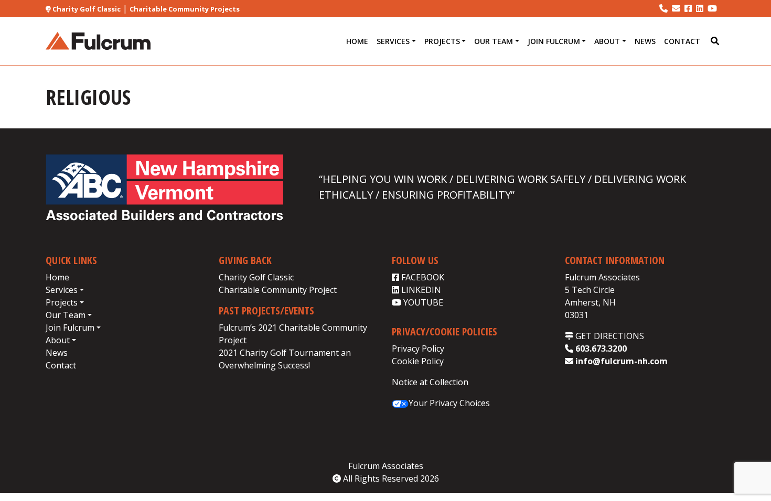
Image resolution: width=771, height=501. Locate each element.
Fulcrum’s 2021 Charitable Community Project (293, 334)
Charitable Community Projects (185, 9)
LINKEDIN (420, 290)
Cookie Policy (418, 361)
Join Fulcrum (554, 41)
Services (393, 41)
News (645, 41)
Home (357, 41)
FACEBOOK (421, 277)
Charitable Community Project (278, 290)
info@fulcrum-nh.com (620, 361)
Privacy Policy (418, 348)
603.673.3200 (600, 348)
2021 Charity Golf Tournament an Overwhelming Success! (285, 359)
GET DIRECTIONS (608, 336)
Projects (442, 41)
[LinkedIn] (699, 8)
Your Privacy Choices (449, 403)
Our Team (493, 41)
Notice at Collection (430, 382)
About (607, 41)
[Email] (676, 8)
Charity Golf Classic (86, 9)
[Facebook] (688, 8)
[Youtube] (712, 8)
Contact (682, 41)
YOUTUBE (422, 302)
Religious (88, 96)
